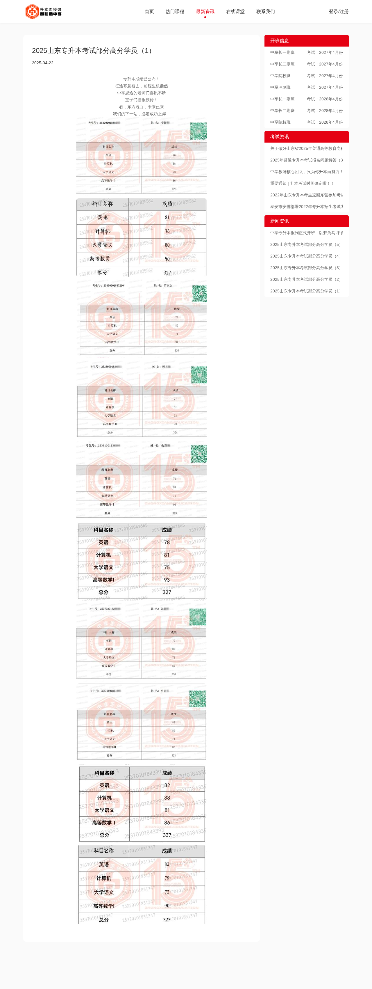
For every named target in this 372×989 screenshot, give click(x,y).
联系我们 (265, 11)
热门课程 (175, 11)
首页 (149, 11)
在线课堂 (235, 11)
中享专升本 (51, 11)
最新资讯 (205, 11)
